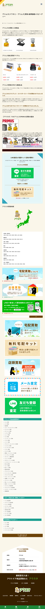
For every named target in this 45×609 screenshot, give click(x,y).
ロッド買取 (7, 522)
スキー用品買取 (7, 511)
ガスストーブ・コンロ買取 (10, 460)
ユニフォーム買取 (8, 506)
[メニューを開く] (41, 4)
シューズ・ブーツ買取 (9, 438)
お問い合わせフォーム (24, 570)
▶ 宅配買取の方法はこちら (7, 281)
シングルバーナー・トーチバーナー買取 (12, 462)
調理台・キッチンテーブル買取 (10, 453)
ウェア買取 (7, 436)
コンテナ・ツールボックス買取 (10, 489)
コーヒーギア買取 (8, 458)
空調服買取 (7, 491)
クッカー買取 (7, 449)
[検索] (36, 317)
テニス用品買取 (7, 500)
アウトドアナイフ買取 (9, 471)
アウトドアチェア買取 (9, 474)
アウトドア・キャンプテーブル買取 (11, 444)
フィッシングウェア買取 (9, 528)
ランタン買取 (7, 440)
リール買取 (7, 524)
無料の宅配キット (19, 198)
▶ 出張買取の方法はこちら (7, 297)
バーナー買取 (7, 442)
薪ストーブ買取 (7, 467)
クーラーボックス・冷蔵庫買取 (10, 473)
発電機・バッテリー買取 (9, 478)
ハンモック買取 (7, 433)
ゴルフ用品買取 (7, 515)
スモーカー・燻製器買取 (9, 456)
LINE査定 (18, 179)
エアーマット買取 (8, 431)
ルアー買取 (7, 526)
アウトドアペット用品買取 (10, 487)
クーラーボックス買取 (9, 530)
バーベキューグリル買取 (9, 454)
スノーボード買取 (8, 513)
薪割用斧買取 (7, 469)
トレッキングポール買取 (9, 447)
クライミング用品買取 (9, 485)
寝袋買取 (6, 425)
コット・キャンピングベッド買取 (11, 427)
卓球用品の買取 (7, 509)
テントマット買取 (8, 429)
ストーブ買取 (7, 465)
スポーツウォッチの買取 (9, 507)
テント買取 (7, 422)
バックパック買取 (8, 445)
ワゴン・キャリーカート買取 (10, 476)
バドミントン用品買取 (9, 502)
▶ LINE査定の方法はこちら (7, 313)
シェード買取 (7, 434)
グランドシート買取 (8, 480)
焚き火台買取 (7, 464)
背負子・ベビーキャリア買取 (10, 483)
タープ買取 (7, 424)
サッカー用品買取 (8, 504)
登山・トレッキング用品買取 (10, 482)
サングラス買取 (7, 451)
